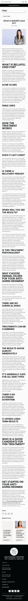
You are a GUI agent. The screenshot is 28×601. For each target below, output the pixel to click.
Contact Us (5, 584)
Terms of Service (18, 596)
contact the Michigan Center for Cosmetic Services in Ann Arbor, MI (12, 502)
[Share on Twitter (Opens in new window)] (9, 514)
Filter (4, 10)
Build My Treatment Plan (8, 582)
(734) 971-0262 (5, 565)
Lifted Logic (19, 598)
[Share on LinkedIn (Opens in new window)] (6, 514)
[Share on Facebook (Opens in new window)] (3, 514)
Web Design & (9, 598)
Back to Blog (6, 16)
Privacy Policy (9, 596)
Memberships (5, 587)
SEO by (14, 598)
